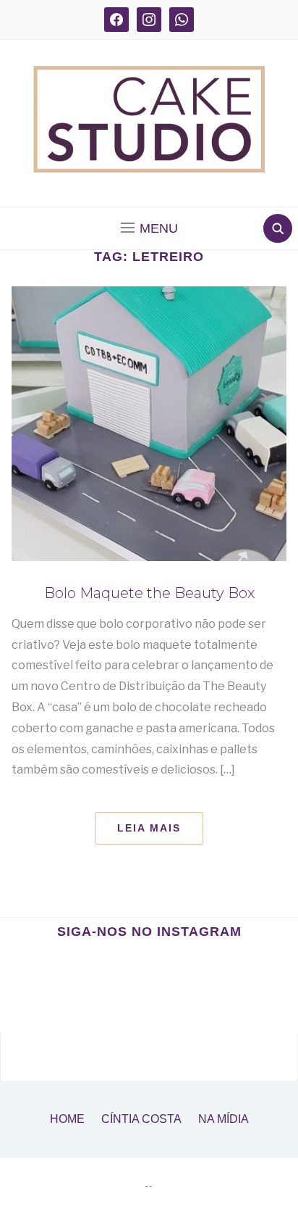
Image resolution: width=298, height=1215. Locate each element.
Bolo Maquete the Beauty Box (149, 593)
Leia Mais (149, 828)
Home (67, 1119)
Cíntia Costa (141, 1119)
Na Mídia (223, 1119)
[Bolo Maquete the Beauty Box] (149, 423)
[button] (149, 228)
